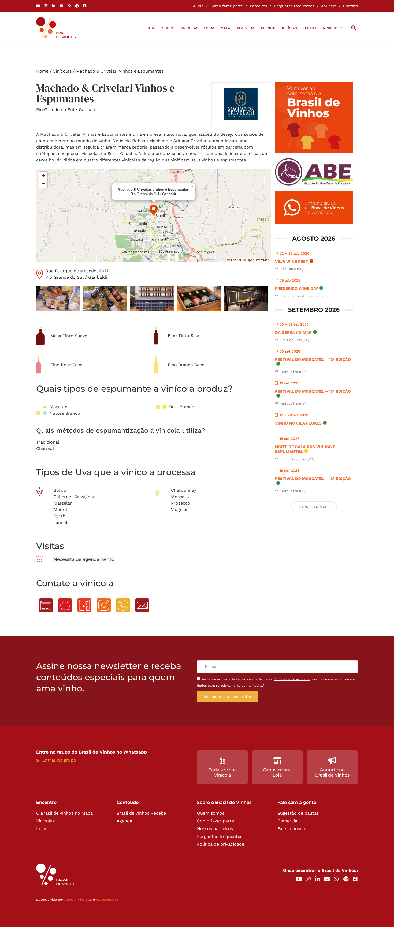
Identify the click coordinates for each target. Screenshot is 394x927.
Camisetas (245, 28)
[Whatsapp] (69, 6)
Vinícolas (188, 28)
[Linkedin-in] (53, 6)
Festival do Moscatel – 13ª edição (313, 359)
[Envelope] (61, 6)
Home (151, 28)
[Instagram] (46, 6)
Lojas (209, 28)
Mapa (225, 28)
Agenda (268, 28)
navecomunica (107, 900)
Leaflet (235, 260)
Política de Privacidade (292, 679)
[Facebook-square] (85, 6)
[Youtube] (38, 6)
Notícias (288, 28)
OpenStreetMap (258, 260)
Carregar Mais (314, 507)
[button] (353, 28)
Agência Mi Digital (78, 900)
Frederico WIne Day (296, 288)
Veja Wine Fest (291, 261)
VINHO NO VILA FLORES (298, 423)
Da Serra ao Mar (293, 332)
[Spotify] (77, 6)
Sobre (168, 28)
